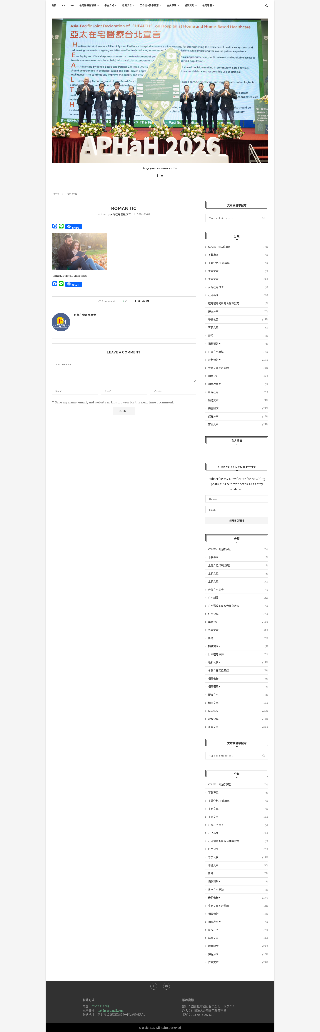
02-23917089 (100, 1006)
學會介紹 (109, 5)
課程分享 (238, 416)
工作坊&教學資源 (149, 5)
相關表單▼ (238, 384)
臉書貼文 (238, 408)
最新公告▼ (238, 359)
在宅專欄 (207, 5)
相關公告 (238, 376)
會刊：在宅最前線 (238, 368)
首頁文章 (238, 424)
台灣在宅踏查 (238, 287)
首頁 (54, 5)
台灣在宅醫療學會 (120, 214)
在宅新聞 (238, 295)
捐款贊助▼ (238, 343)
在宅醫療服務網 (87, 5)
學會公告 (238, 319)
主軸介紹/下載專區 (238, 263)
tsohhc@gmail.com (110, 1010)
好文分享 (238, 311)
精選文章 (238, 400)
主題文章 (238, 271)
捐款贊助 (189, 5)
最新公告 (127, 5)
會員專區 (171, 5)
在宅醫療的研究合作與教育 (238, 303)
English (68, 5)
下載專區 (238, 254)
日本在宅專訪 (238, 351)
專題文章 (238, 327)
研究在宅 (238, 392)
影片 (238, 335)
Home (55, 193)
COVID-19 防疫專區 (238, 246)
